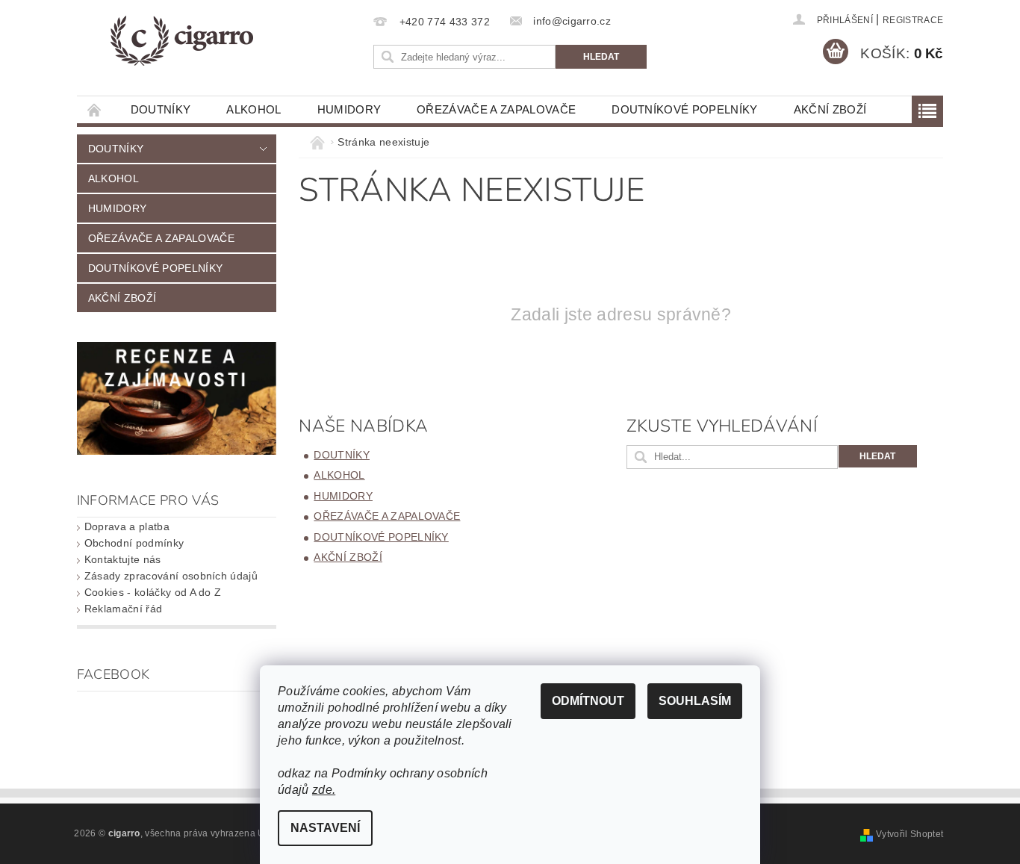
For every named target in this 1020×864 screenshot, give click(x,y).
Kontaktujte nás (122, 559)
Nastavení (325, 827)
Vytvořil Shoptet (909, 834)
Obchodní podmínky (134, 543)
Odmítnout (588, 700)
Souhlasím (695, 700)
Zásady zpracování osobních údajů (171, 576)
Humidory (349, 109)
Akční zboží (830, 109)
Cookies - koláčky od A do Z (153, 592)
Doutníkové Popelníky (684, 109)
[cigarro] (181, 41)
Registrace (913, 20)
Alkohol (253, 109)
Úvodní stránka (95, 109)
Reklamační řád (123, 609)
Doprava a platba (127, 526)
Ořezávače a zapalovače (496, 109)
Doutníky (161, 109)
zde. (323, 789)
